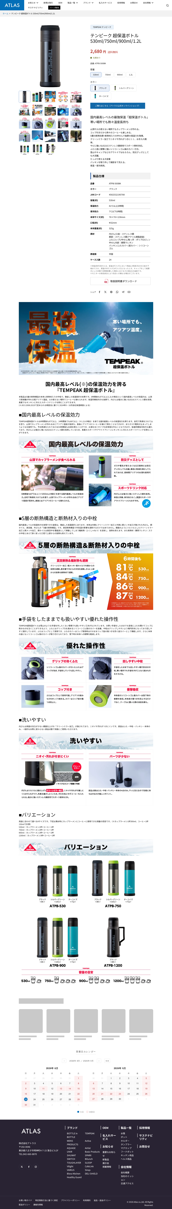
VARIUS (70, 1169)
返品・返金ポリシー (102, 1200)
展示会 (106, 1163)
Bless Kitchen (73, 1173)
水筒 (123, 1133)
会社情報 (126, 1167)
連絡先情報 (38, 1204)
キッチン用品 (127, 1155)
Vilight (70, 1166)
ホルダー (125, 1140)
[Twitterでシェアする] (105, 292)
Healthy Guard (74, 1177)
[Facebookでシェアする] (99, 292)
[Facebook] (29, 1167)
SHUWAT (71, 1155)
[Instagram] (36, 1167)
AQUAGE (71, 1148)
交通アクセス (127, 1183)
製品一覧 (126, 1128)
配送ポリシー (24, 1204)
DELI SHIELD (91, 1173)
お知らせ (108, 1146)
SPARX (88, 1155)
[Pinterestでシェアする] (111, 292)
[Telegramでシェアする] (123, 292)
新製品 (106, 1159)
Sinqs (87, 1169)
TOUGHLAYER (74, 1162)
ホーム (5, 13)
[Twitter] (22, 1167)
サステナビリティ (146, 1137)
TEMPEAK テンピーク (102, 27)
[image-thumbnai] (24, 97)
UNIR (69, 1151)
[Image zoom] (50, 56)
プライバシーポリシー (70, 1200)
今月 (107, 1061)
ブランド (72, 1128)
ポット (124, 1137)
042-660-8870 (30, 1154)
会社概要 (125, 1172)
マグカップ (126, 1148)
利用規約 (87, 1200)
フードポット (127, 1151)
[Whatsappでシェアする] (117, 292)
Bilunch (89, 1158)
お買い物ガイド (25, 1200)
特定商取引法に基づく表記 (46, 1200)
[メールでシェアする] (129, 292)
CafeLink (89, 1166)
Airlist (88, 1148)
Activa (88, 1140)
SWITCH (71, 1158)
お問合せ (144, 1146)
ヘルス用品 (126, 1158)
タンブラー (126, 1144)
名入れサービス (109, 1137)
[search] (167, 5)
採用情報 (144, 1128)
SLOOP (88, 1162)
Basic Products (92, 1151)
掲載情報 (107, 1166)
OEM (105, 1128)
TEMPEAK (89, 1133)
